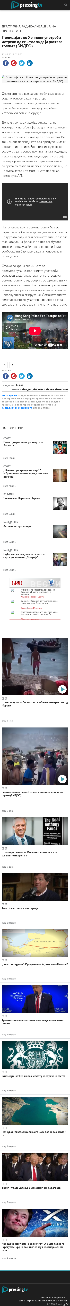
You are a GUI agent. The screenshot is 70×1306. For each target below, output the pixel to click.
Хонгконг (62, 389)
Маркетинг (60, 1297)
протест (40, 389)
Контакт (64, 1300)
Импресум (46, 1297)
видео (28, 389)
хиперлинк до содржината (17, 407)
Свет (20, 385)
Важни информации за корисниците (38, 1300)
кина (51, 389)
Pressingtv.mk (10, 395)
